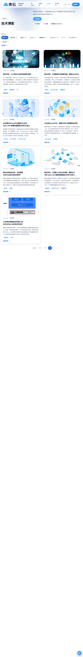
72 (50, 248)
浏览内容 (37, 18)
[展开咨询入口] (79, 653)
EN (69, 4)
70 (40, 248)
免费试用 (76, 4)
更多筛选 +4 (4, 45)
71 (45, 248)
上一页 (34, 248)
